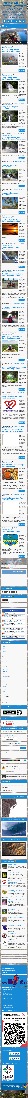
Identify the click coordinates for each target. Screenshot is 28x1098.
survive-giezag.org (9, 735)
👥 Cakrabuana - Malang (7, 1005)
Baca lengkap (22, 70)
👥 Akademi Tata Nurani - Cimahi (9, 1001)
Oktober (5, 673)
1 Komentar (5, 495)
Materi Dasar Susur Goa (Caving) (15, 872)
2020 (4, 661)
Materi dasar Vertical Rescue (14, 933)
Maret (4, 691)
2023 (4, 653)
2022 (4, 656)
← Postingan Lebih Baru (6, 560)
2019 (4, 664)
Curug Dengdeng (11, 909)
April (4, 689)
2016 (4, 700)
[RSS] (23, 21)
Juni (4, 684)
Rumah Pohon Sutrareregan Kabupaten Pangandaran (12, 337)
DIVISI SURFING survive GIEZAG (14, 925)
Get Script (9, 638)
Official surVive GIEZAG (19, 46)
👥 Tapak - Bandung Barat (7, 1007)
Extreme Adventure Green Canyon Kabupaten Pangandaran (14, 138)
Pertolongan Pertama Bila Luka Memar (16, 917)
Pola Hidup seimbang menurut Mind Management (13, 397)
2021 (4, 659)
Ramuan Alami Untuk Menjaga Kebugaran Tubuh (13, 465)
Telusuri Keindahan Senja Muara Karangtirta (13, 308)
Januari (4, 696)
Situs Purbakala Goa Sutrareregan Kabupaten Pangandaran (14, 368)
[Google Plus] (12, 21)
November (5, 671)
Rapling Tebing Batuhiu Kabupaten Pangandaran (11, 50)
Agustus (5, 678)
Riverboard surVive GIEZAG (13, 864)
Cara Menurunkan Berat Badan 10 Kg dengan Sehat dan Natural (13, 430)
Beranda (15, 560)
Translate (11, 567)
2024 (4, 651)
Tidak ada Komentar (7, 47)
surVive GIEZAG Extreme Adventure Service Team (14, 6)
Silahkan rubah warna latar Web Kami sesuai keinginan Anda (14, 761)
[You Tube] (20, 21)
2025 (4, 648)
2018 (4, 666)
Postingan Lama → (22, 560)
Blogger (18, 743)
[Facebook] (4, 21)
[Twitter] (8, 21)
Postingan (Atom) (10, 563)
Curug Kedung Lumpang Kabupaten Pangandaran (11, 78)
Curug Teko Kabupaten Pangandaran (10, 166)
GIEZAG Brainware (11, 941)
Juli (4, 681)
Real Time (13, 638)
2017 (4, 669)
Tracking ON (18, 638)
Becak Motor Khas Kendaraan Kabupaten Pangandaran (12, 274)
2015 (4, 702)
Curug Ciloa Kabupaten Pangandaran (10, 107)
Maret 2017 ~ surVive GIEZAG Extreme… (12, 626)
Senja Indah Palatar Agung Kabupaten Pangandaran (11, 220)
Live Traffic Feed (13, 610)
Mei (4, 686)
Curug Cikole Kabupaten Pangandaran (10, 248)
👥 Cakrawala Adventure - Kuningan (9, 1003)
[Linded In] (16, 21)
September (5, 676)
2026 (4, 646)
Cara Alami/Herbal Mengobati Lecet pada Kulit (12, 499)
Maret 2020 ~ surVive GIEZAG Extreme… (12, 618)
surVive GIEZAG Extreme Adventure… (10, 629)
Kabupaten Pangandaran (11, 531)
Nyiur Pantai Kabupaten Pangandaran (10, 194)
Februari (5, 694)
